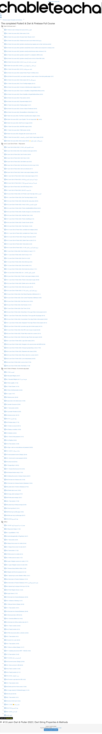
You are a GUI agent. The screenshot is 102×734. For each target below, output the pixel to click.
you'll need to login (57, 727)
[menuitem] (1, 18)
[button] (1, 15)
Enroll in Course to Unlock (51, 729)
